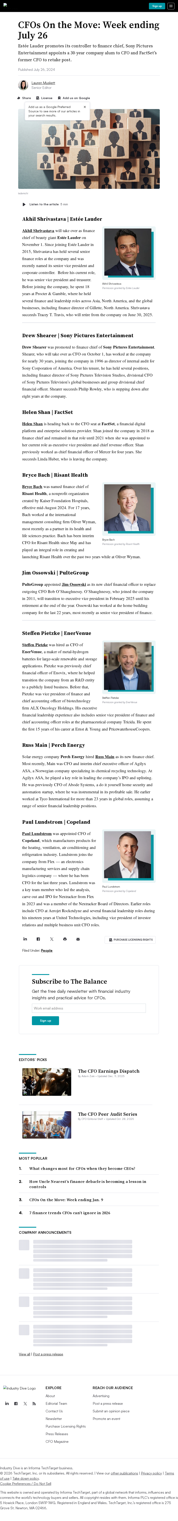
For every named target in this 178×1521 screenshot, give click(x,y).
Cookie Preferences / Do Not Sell (25, 1483)
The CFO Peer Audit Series (107, 1114)
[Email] (78, 939)
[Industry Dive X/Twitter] (25, 1403)
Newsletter (54, 1418)
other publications (124, 1473)
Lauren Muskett (43, 83)
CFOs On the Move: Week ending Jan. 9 (66, 1199)
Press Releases (57, 1434)
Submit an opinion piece (111, 1411)
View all (24, 1354)
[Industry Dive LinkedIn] (6, 1403)
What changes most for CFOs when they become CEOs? (82, 1168)
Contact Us (54, 1411)
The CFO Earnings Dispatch (109, 1071)
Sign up (157, 6)
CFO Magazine (57, 1441)
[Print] (65, 939)
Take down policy (25, 1478)
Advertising (101, 1396)
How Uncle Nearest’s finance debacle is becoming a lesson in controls (87, 1184)
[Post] (25, 939)
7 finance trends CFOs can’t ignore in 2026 (69, 1212)
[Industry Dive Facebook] (15, 1403)
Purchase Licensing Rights (66, 1426)
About (50, 1396)
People (47, 950)
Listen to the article (49, 204)
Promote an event (106, 1418)
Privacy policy (151, 1473)
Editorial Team (56, 1403)
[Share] (38, 939)
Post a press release (48, 1354)
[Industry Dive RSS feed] (34, 1403)
